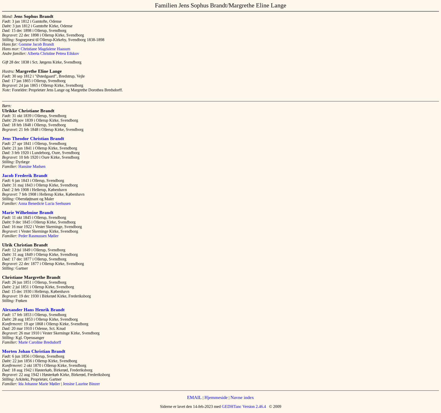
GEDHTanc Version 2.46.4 (243, 406)
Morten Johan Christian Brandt (33, 351)
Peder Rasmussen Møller (38, 236)
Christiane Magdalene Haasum (45, 49)
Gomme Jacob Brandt (36, 44)
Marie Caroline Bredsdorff (39, 342)
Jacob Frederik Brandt (24, 175)
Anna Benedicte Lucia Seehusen (44, 203)
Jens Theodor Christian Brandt (33, 138)
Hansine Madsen (31, 166)
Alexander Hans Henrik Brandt (33, 309)
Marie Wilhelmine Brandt (27, 212)
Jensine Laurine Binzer (81, 384)
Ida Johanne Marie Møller (39, 384)
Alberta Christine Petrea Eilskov (53, 53)
